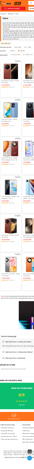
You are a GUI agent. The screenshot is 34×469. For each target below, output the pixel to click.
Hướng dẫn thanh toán (7, 427)
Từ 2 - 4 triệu (27, 47)
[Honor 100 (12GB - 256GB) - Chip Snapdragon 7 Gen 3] (10, 185)
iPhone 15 (13, 451)
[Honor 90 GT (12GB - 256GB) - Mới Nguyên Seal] (10, 108)
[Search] (31, 3)
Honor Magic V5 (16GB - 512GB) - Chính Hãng (10, 81)
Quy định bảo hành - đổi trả (9, 436)
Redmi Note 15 (17, 453)
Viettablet (6, 35)
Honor (5, 23)
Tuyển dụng (26, 430)
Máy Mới (22, 50)
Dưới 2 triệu (18, 47)
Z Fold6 (24, 451)
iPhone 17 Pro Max (19, 454)
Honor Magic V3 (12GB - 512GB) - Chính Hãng (10, 236)
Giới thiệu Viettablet (28, 427)
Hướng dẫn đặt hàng (7, 430)
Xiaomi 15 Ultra (8, 454)
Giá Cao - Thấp (16, 54)
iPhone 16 (6, 451)
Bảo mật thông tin (28, 439)
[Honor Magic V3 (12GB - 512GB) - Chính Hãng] (10, 224)
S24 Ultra (19, 451)
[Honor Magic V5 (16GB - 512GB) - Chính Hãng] (10, 69)
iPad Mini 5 (26, 453)
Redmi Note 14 (8, 453)
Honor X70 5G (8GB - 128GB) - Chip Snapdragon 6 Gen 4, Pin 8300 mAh (9, 159)
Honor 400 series (5, 43)
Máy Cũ (13, 50)
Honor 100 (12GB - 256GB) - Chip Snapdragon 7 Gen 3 (10, 197)
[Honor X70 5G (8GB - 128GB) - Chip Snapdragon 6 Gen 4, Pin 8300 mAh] (10, 147)
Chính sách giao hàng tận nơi (9, 439)
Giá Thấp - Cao (28, 54)
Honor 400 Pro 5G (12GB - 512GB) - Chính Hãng (10, 274)
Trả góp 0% (17, 61)
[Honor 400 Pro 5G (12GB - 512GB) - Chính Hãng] (10, 262)
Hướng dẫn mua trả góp (8, 433)
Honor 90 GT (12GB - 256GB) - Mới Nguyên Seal (9, 120)
